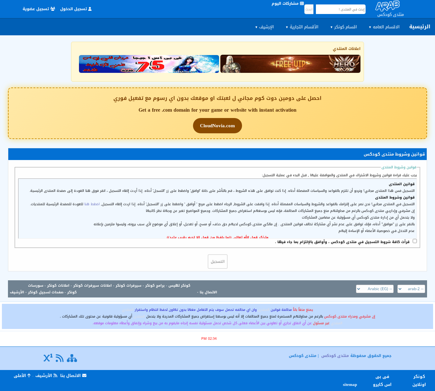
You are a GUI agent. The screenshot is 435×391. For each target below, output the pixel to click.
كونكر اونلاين (419, 380)
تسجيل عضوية (36, 8)
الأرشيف (17, 292)
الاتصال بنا (208, 292)
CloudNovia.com (217, 125)
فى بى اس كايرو (382, 380)
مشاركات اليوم (286, 3)
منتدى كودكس (335, 355)
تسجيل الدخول (74, 8)
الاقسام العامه (384, 27)
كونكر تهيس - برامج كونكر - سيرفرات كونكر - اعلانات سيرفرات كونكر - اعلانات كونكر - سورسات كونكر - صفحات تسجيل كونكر (109, 289)
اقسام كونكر (343, 27)
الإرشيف (264, 27)
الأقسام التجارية (301, 27)
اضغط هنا (92, 204)
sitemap (351, 384)
